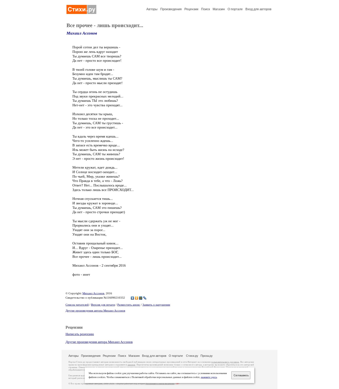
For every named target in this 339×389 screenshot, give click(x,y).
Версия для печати (103, 304)
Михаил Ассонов (82, 33)
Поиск (205, 9)
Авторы (152, 9)
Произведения (171, 9)
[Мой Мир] (141, 298)
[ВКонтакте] (132, 298)
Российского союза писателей (160, 384)
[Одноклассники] (137, 298)
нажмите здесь (209, 377)
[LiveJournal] (145, 298)
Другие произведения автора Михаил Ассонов (95, 310)
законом (131, 365)
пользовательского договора (225, 362)
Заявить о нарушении (156, 304)
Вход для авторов (258, 9)
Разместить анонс (128, 304)
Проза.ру (206, 355)
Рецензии (191, 9)
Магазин (219, 9)
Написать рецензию (80, 334)
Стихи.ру (192, 355)
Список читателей (77, 304)
